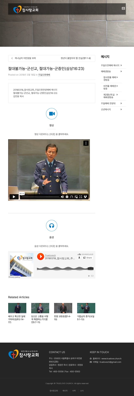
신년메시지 (106, 109)
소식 (82, 391)
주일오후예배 (44, 74)
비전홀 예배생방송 (109, 87)
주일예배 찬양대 (108, 103)
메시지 (65, 391)
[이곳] (52, 134)
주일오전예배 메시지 (110, 65)
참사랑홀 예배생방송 (109, 78)
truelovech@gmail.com (110, 362)
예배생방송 (106, 71)
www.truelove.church (111, 358)
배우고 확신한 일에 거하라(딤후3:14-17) (16, 319)
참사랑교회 (54, 391)
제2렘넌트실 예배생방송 (109, 96)
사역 (73, 391)
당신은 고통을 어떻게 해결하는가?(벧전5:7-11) (39, 319)
